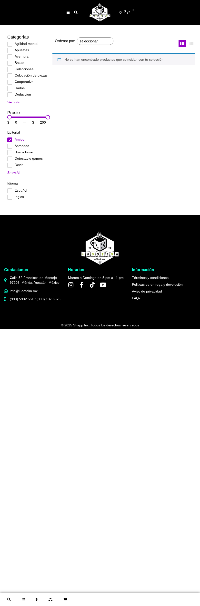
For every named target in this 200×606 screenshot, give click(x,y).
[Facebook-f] (82, 285)
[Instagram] (71, 285)
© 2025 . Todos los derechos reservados (100, 325)
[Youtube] (103, 285)
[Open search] (76, 12)
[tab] (9, 599)
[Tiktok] (92, 285)
